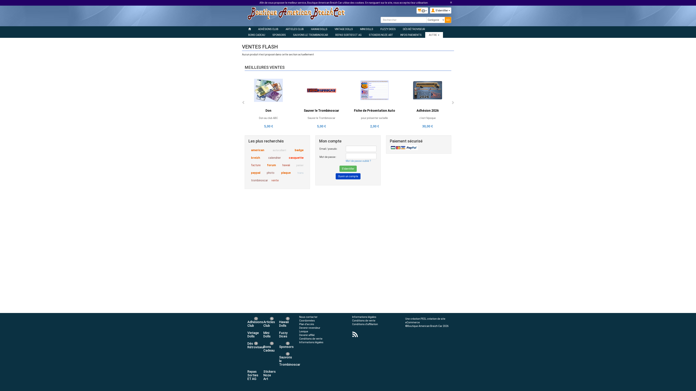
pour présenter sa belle (374, 118)
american (257, 150)
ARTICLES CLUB (295, 29)
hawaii (286, 165)
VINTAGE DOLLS (344, 29)
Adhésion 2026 (428, 110)
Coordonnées (307, 320)
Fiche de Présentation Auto (374, 110)
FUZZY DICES (388, 29)
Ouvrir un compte (348, 176)
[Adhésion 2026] (427, 90)
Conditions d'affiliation (365, 324)
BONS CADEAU (256, 34)
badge (299, 150)
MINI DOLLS (366, 29)
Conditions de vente (310, 338)
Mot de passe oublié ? (358, 160)
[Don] (268, 90)
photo (270, 173)
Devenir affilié (307, 335)
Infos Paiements (411, 34)
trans (300, 172)
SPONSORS (279, 34)
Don (268, 110)
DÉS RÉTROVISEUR (414, 29)
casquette (296, 157)
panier (300, 165)
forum (271, 165)
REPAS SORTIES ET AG (348, 34)
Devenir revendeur (309, 327)
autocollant (279, 150)
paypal (255, 173)
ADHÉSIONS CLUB (268, 29)
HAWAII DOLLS (319, 29)
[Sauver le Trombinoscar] (321, 90)
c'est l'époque (427, 118)
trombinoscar (259, 180)
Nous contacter (308, 317)
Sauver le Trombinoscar (321, 110)
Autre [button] (433, 34)
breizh (255, 157)
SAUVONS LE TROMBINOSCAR (310, 34)
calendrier (274, 157)
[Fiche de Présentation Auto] (374, 90)
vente (275, 180)
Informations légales (311, 342)
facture (256, 165)
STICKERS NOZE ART (381, 34)
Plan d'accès (306, 324)
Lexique (303, 331)
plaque (286, 173)
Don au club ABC (268, 118)
